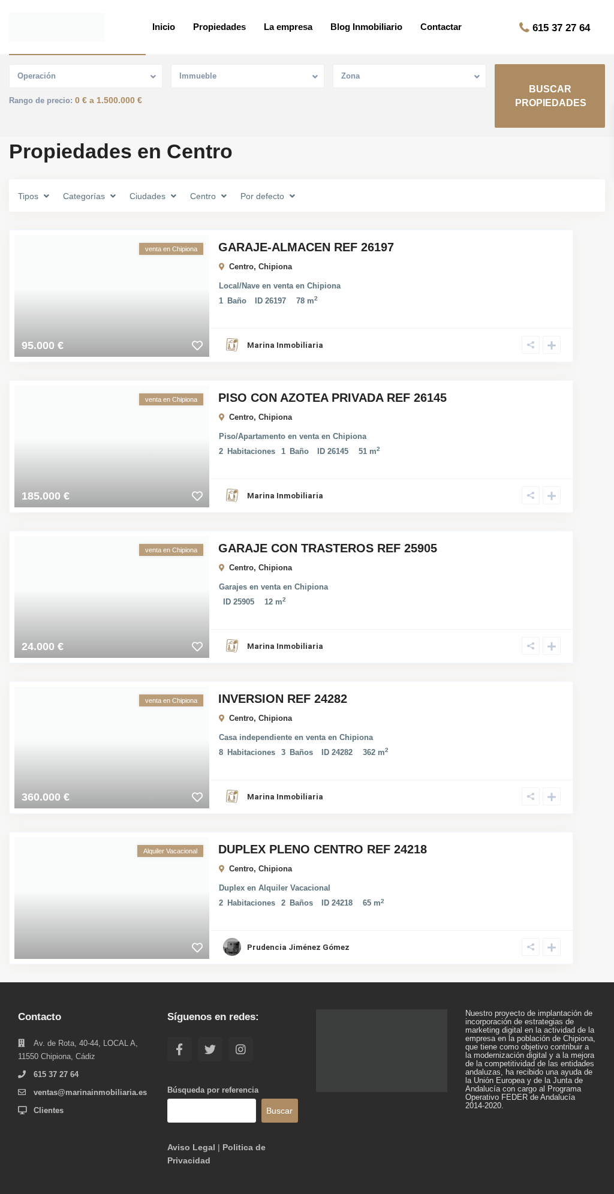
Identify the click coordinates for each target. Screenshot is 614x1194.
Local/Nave (239, 285)
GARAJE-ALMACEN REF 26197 (306, 247)
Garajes (233, 586)
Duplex (232, 887)
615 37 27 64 (561, 28)
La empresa (288, 27)
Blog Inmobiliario (366, 27)
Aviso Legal (191, 1147)
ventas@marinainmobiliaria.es (90, 1092)
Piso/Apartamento (252, 436)
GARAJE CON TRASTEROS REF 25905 (327, 548)
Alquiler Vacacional (294, 887)
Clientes (49, 1110)
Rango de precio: (41, 101)
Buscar (279, 1110)
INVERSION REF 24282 (282, 698)
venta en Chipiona (307, 285)
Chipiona (275, 266)
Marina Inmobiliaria (285, 345)
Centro (241, 266)
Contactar (441, 27)
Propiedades (219, 27)
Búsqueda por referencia (212, 1090)
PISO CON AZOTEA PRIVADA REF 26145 (332, 397)
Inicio (163, 27)
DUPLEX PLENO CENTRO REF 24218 (322, 849)
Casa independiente (255, 737)
